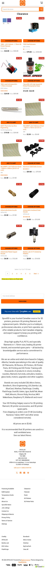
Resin (26, 495)
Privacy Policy (6, 517)
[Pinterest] (28, 472)
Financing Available (8, 488)
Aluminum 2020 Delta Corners (32, 167)
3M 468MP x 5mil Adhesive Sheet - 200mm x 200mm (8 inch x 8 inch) (11, 168)
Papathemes (22, 562)
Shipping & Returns (8, 514)
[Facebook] (24, 472)
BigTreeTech (27, 546)
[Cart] (42, 3)
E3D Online (5, 546)
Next (35, 273)
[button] (22, 311)
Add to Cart (11, 122)
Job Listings (6, 508)
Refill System (6, 492)
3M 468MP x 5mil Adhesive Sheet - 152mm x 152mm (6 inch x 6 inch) (33, 127)
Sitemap (4, 524)
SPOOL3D (5, 540)
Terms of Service (7, 520)
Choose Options (11, 41)
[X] (16, 472)
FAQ (3, 498)
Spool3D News (6, 505)
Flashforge (5, 549)
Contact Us (5, 511)
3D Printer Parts (29, 501)
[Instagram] (20, 472)
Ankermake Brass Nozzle (9, 210)
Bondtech (26, 536)
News (28, 435)
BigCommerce (25, 560)
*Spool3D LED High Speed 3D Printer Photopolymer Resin (32, 85)
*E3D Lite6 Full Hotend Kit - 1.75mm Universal (9, 85)
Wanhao (26, 543)
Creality (4, 536)
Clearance (27, 488)
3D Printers (27, 498)
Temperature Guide (8, 495)
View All (25, 549)
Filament (26, 492)
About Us (5, 501)
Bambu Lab (5, 543)
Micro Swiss (27, 540)
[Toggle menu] (3, 3)
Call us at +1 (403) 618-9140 (22, 467)
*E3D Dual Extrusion (29, 44)
